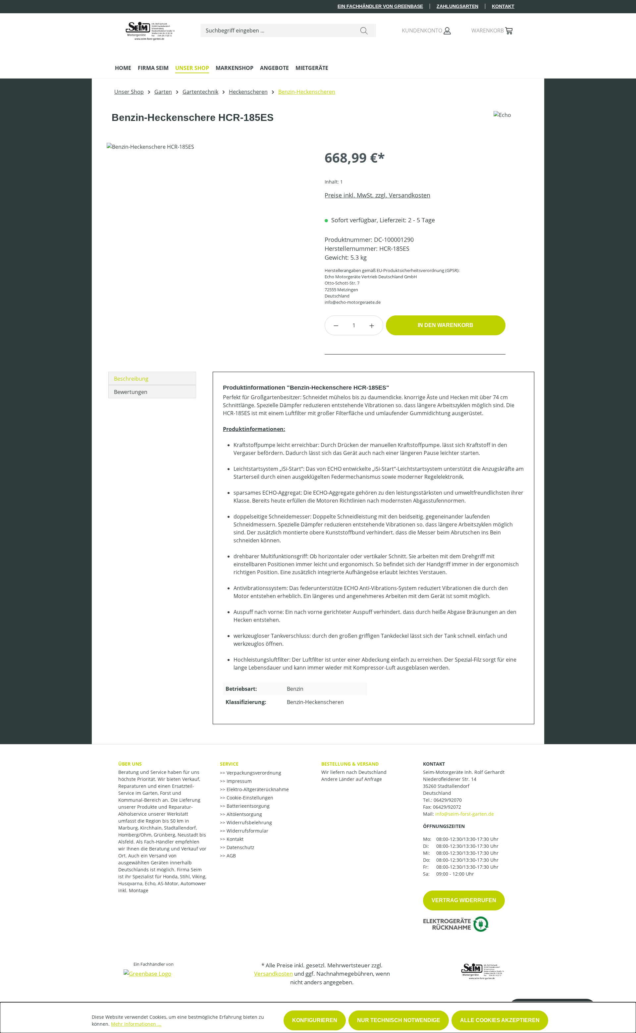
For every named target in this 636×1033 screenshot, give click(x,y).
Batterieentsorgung (247, 806)
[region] (209, 214)
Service (229, 764)
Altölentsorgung (243, 814)
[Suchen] (364, 30)
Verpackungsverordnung (253, 773)
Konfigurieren (314, 1020)
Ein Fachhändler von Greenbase (380, 6)
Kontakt (503, 6)
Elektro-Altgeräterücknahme (257, 789)
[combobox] (276, 30)
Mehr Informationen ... (136, 1024)
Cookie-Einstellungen (249, 797)
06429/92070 (448, 800)
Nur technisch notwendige (398, 1020)
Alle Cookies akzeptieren (500, 1020)
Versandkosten (273, 973)
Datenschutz (239, 847)
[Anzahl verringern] (336, 325)
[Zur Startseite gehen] (150, 29)
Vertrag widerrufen (464, 900)
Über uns (130, 764)
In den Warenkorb (445, 325)
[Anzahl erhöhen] (372, 325)
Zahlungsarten (457, 6)
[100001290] (209, 214)
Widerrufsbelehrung (248, 822)
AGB (230, 855)
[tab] (152, 378)
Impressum (238, 781)
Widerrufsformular (246, 831)
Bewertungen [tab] (130, 392)
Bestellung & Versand (350, 764)
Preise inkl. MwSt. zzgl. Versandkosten (377, 195)
